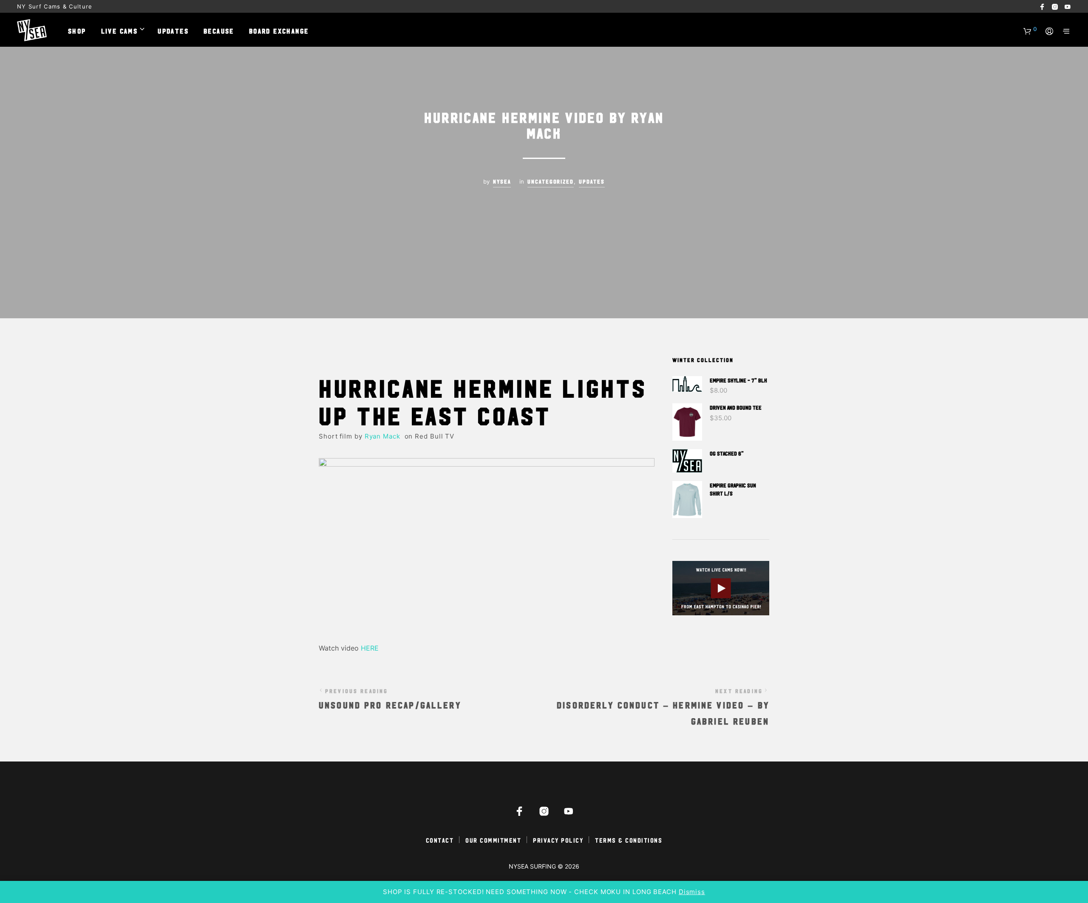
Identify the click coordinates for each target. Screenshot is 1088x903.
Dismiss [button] (692, 892)
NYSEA (502, 181)
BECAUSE (219, 30)
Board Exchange (279, 30)
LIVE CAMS (119, 30)
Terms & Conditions (628, 840)
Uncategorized (550, 181)
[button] (1030, 29)
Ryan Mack (383, 436)
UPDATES (173, 30)
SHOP (77, 30)
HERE (371, 648)
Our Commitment (493, 840)
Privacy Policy (558, 840)
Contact (440, 840)
